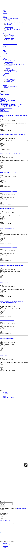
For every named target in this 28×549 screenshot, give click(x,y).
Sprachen (7, 30)
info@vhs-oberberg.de (22, 508)
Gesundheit (7, 25)
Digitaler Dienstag (9, 20)
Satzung (4, 46)
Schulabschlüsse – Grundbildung (12, 29)
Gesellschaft (8, 24)
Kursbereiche (5, 94)
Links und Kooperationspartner (9, 397)
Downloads (5, 393)
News (4, 31)
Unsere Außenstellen (9, 35)
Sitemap (4, 396)
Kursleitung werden (9, 38)
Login (4, 8)
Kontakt (4, 11)
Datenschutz (5, 45)
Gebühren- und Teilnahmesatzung (10, 44)
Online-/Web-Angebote (10, 28)
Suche (4, 10)
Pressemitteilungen (9, 39)
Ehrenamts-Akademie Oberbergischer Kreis (14, 22)
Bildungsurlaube (9, 19)
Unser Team (8, 34)
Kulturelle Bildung (9, 27)
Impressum (5, 42)
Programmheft (6, 392)
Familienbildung (8, 23)
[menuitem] (15, 8)
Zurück (1, 97)
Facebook (5, 13)
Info (3, 33)
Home (4, 16)
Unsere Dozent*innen (10, 36)
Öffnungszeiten (6, 394)
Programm (5, 17)
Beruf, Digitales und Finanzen (11, 18)
